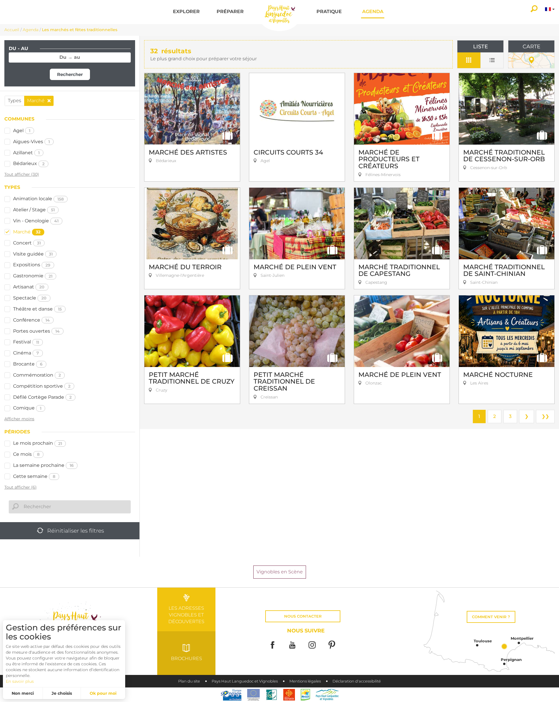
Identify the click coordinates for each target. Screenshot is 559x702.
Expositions (31, 264)
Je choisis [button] (62, 693)
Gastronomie (32, 276)
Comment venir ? (491, 617)
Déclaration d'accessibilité (356, 681)
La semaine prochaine (43, 465)
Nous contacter (303, 616)
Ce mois (26, 454)
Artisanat (29, 287)
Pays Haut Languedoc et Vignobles (245, 681)
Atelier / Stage (34, 209)
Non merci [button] (23, 693)
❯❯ (545, 416)
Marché (26, 232)
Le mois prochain (37, 443)
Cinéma (26, 353)
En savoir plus (20, 681)
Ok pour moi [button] (103, 693)
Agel (21, 130)
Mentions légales (305, 681)
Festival (26, 342)
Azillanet (26, 152)
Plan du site (189, 681)
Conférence (31, 320)
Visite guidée (33, 254)
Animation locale (38, 198)
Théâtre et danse (37, 309)
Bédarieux (29, 163)
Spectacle (30, 298)
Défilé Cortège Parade (42, 397)
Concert (27, 243)
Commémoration (37, 375)
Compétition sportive (41, 386)
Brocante (28, 364)
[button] (186, 12)
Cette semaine (34, 476)
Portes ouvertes (36, 331)
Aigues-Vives (31, 141)
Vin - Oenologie (36, 221)
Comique (27, 408)
